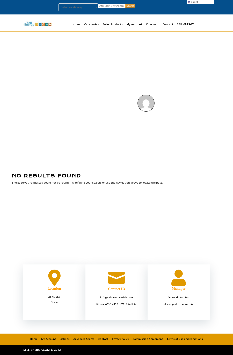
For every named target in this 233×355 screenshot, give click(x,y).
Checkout (152, 24)
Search (130, 5)
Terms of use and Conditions (185, 338)
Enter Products (113, 24)
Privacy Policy (120, 338)
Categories (91, 24)
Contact (168, 24)
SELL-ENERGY (185, 24)
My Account (134, 24)
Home (77, 24)
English (194, 2)
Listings (65, 338)
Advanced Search (83, 338)
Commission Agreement (148, 338)
